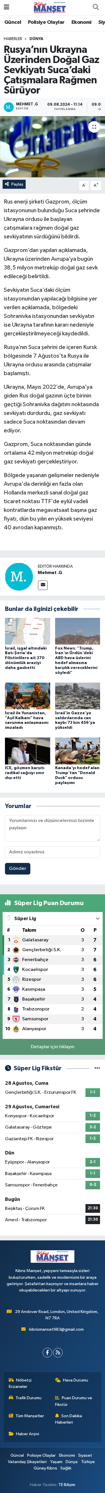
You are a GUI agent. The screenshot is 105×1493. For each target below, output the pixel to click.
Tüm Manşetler (29, 1416)
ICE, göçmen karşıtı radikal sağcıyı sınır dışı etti (24, 773)
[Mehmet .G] (19, 576)
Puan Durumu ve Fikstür (73, 1401)
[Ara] (95, 7)
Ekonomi (81, 22)
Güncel (12, 22)
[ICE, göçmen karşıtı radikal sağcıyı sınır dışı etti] (27, 751)
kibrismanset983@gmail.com (56, 1329)
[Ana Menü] (6, 7)
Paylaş (17, 184)
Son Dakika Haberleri (68, 1419)
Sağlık (65, 1468)
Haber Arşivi (27, 1434)
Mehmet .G (50, 572)
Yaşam (56, 1462)
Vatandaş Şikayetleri (27, 1462)
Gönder (17, 868)
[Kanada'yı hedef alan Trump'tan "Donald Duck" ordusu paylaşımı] (77, 751)
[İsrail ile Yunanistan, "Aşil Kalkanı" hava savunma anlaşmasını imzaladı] (27, 695)
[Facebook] (47, 1352)
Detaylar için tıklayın (52, 1046)
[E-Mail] (43, 585)
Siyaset (85, 1455)
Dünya (36, 39)
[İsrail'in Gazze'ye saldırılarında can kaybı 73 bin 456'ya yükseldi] (77, 695)
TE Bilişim (66, 1485)
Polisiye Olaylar (46, 22)
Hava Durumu (75, 1380)
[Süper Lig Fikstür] (97, 1068)
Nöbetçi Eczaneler (20, 1383)
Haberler (13, 39)
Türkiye (88, 1462)
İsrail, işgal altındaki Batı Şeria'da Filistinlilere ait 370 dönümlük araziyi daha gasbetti (26, 658)
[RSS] (58, 1352)
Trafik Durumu (28, 1398)
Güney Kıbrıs (45, 1468)
